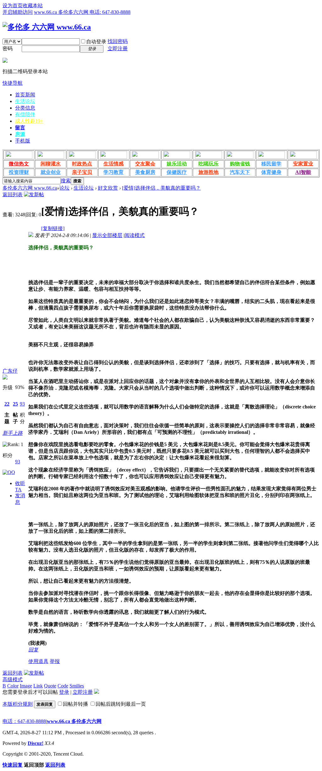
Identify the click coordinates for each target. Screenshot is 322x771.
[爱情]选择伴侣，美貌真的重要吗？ (161, 188)
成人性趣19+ (29, 121)
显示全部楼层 (107, 235)
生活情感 (113, 163)
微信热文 (19, 163)
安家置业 (303, 163)
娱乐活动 (177, 163)
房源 (20, 134)
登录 (64, 692)
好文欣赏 (108, 188)
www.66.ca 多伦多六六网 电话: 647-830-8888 (82, 12)
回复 (33, 649)
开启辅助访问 (18, 12)
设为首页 (13, 5)
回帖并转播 (75, 704)
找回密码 (118, 41)
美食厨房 (145, 172)
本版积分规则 (18, 704)
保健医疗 (177, 172)
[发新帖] (34, 194)
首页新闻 (25, 94)
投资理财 (19, 172)
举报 (55, 661)
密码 (8, 48)
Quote (50, 685)
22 (6, 404)
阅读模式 (135, 235)
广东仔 (10, 371)
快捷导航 (13, 83)
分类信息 (25, 108)
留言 (20, 127)
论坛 (64, 188)
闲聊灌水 (51, 163)
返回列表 (13, 194)
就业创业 (51, 172)
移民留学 (271, 163)
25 (15, 404)
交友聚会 (145, 163)
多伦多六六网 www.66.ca (30, 188)
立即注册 (118, 48)
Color (13, 685)
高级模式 (13, 679)
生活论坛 (25, 101)
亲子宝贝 (82, 172)
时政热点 (82, 163)
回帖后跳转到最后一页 (121, 704)
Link (38, 685)
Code (63, 685)
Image (26, 685)
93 (22, 404)
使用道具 (38, 661)
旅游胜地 (208, 172)
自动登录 (96, 41)
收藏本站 (33, 5)
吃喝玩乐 (208, 163)
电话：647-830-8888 (24, 721)
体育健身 (271, 172)
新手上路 (13, 433)
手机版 (22, 140)
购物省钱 (240, 163)
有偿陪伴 (25, 114)
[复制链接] (52, 228)
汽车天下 (240, 172)
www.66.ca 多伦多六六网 (74, 721)
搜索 (66, 180)
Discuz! (35, 743)
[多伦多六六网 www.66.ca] (47, 27)
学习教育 (113, 172)
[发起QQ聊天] (9, 472)
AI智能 (303, 172)
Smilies (76, 685)
